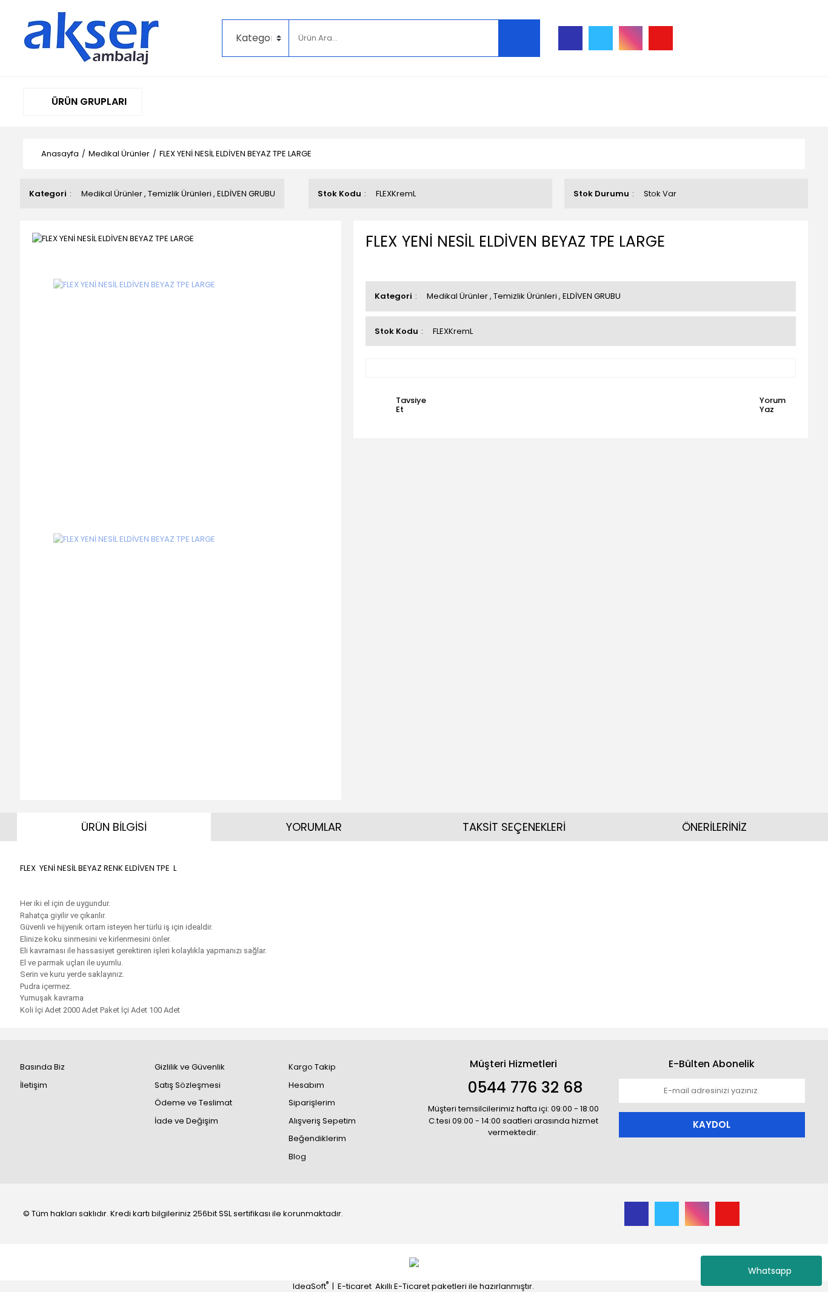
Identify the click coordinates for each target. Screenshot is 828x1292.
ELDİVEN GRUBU (246, 193)
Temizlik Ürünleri (180, 193)
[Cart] (787, 38)
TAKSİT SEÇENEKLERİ (514, 826)
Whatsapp (770, 1271)
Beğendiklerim (317, 1138)
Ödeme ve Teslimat (193, 1102)
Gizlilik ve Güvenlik (190, 1067)
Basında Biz (42, 1067)
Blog (297, 1156)
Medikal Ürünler (111, 193)
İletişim (33, 1085)
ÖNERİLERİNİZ (714, 826)
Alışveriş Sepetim (322, 1121)
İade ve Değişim (186, 1121)
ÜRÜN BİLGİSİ (114, 826)
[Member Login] (714, 38)
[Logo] (91, 38)
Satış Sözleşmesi (188, 1085)
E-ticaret (355, 1286)
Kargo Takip (312, 1067)
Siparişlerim (312, 1102)
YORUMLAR (314, 826)
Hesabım (306, 1085)
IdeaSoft (311, 1286)
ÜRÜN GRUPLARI (88, 101)
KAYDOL (711, 1124)
